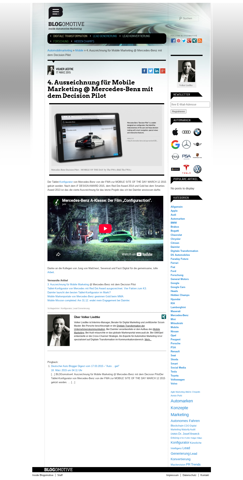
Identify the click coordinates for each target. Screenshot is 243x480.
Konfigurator (66, 181)
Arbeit (50, 272)
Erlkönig (175, 438)
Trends (196, 464)
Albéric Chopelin (192, 392)
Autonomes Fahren (185, 421)
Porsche (197, 156)
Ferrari (174, 263)
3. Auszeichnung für (58, 284)
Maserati (176, 311)
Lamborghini (178, 307)
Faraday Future (179, 259)
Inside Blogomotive (42, 475)
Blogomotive (68, 20)
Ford (173, 271)
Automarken (178, 218)
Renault (175, 351)
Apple (175, 132)
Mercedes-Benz (186, 144)
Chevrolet (176, 235)
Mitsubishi (177, 323)
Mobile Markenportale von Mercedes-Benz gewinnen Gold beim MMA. (85, 296)
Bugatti (175, 230)
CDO (186, 426)
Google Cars (178, 287)
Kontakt (204, 475)
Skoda (174, 359)
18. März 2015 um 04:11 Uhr (66, 370)
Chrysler (176, 239)
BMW (197, 132)
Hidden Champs (84, 41)
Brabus (175, 226)
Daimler (175, 247)
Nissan (175, 331)
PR (188, 464)
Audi (186, 132)
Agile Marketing (178, 392)
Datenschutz (189, 475)
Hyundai (175, 299)
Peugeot (175, 339)
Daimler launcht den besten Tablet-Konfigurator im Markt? (79, 292)
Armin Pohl (176, 396)
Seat (173, 355)
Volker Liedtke (64, 69)
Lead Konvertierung (136, 36)
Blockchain (177, 425)
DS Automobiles (180, 255)
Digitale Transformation (70, 36)
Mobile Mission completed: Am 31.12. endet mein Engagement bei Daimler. (88, 300)
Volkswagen (197, 169)
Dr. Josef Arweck (189, 433)
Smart (175, 169)
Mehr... (148, 339)
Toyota (174, 375)
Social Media (178, 367)
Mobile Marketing (79, 284)
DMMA (174, 434)
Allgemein (177, 206)
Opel (175, 157)
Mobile (79, 50)
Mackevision (178, 464)
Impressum (172, 475)
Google (175, 144)
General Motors (180, 279)
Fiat (173, 267)
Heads (174, 291)
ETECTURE (185, 438)
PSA (186, 157)
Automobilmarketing (59, 50)
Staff (60, 475)
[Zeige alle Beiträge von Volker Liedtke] (50, 74)
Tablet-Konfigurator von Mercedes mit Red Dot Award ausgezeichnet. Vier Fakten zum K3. (97, 288)
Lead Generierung (105, 36)
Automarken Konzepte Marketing (182, 408)
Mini (197, 144)
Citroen (175, 243)
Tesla (186, 169)
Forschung (61, 41)
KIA (173, 303)
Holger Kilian (196, 438)
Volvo (174, 383)
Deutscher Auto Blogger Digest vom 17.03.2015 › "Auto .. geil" (85, 366)
